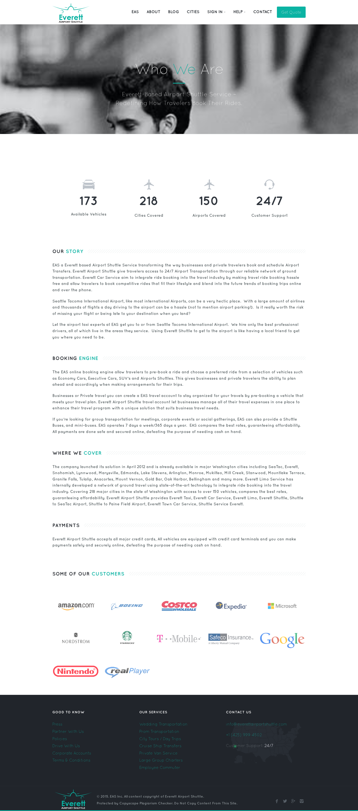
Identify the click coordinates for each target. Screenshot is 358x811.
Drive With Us (66, 746)
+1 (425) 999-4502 (244, 735)
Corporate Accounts (71, 753)
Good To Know (68, 712)
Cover (92, 453)
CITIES (193, 12)
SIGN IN (215, 12)
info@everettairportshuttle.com (256, 724)
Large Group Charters (161, 760)
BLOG (173, 12)
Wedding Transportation (163, 724)
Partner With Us (68, 731)
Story (73, 251)
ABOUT (153, 12)
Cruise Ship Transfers (160, 746)
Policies (59, 738)
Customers (108, 574)
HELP (238, 12)
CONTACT (262, 12)
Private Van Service (158, 753)
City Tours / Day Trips (160, 738)
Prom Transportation (159, 731)
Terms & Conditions (71, 760)
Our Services (153, 712)
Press (57, 724)
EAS (135, 12)
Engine (87, 358)
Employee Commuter (159, 767)
